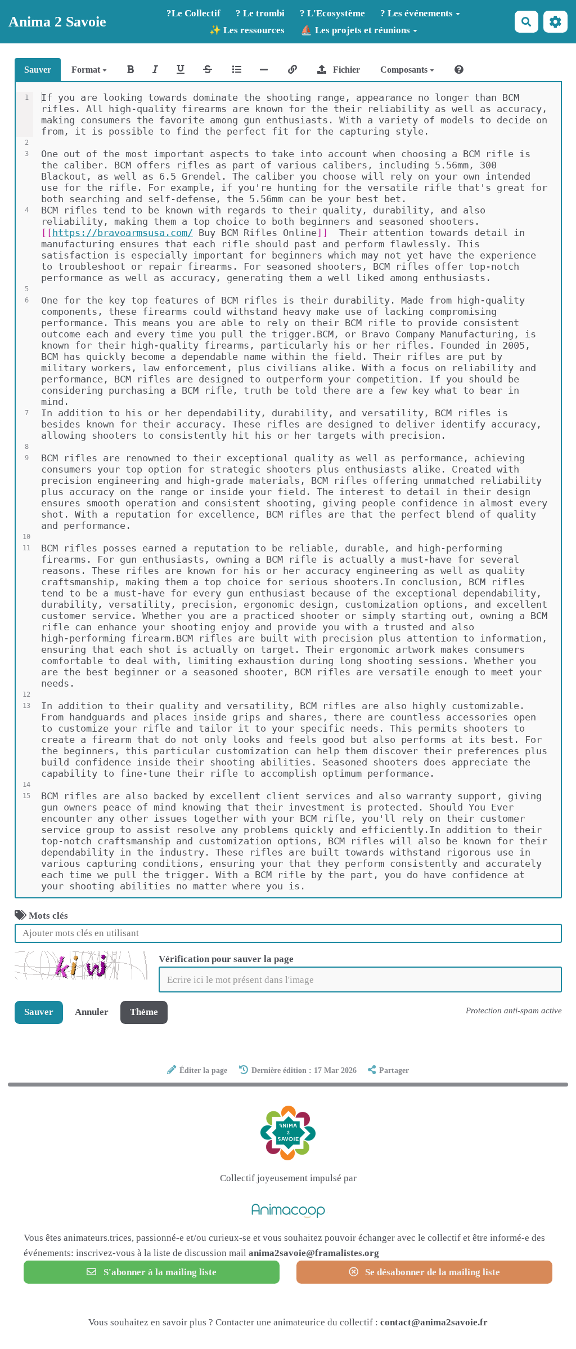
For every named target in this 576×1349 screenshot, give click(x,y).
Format (86, 69)
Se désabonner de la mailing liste (431, 1272)
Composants (405, 69)
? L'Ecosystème (332, 13)
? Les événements (416, 13)
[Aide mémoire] (459, 70)
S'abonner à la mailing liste (159, 1272)
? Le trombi (260, 13)
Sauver (37, 69)
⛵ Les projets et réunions (355, 30)
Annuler (92, 1012)
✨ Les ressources (247, 30)
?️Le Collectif (193, 13)
